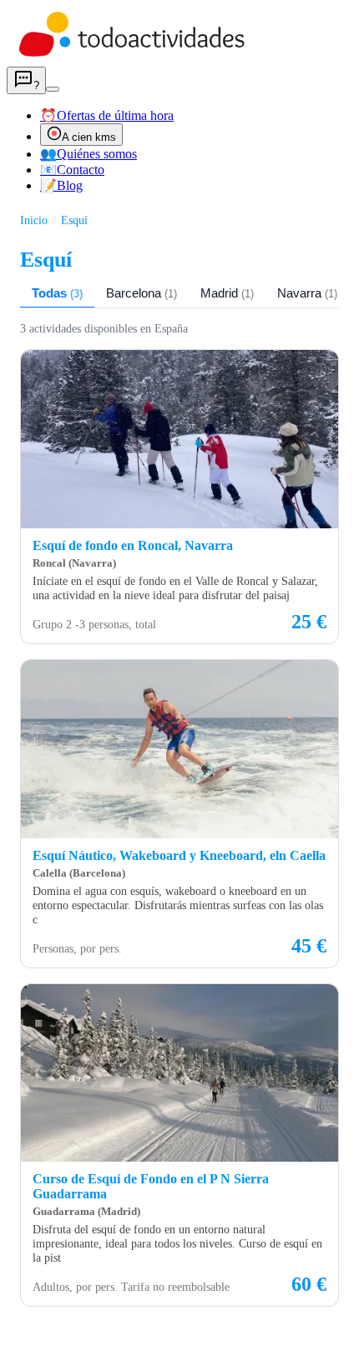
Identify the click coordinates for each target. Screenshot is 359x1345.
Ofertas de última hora (107, 115)
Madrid (227, 293)
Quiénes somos (88, 154)
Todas (57, 293)
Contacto (72, 169)
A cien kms (89, 137)
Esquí (74, 220)
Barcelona (141, 293)
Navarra (307, 293)
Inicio (34, 220)
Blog (61, 185)
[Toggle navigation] (52, 89)
